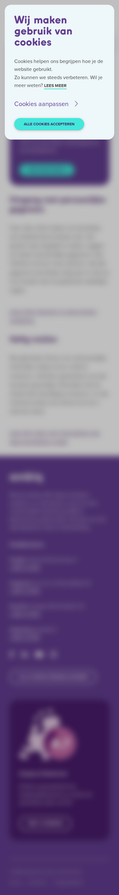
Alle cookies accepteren (49, 124)
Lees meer (55, 85)
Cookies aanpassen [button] (41, 104)
